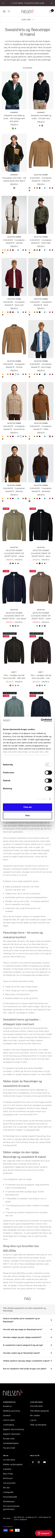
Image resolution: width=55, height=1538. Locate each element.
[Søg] (9, 11)
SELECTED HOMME (41, 175)
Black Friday (8, 1474)
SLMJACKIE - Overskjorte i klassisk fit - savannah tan (14, 427)
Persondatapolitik (10, 1497)
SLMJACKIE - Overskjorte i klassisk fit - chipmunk (41, 179)
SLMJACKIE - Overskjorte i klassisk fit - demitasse (41, 489)
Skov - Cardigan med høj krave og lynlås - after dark (14, 676)
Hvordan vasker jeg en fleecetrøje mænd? (21, 1353)
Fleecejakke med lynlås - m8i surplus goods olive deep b (14, 179)
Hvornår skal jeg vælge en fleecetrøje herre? (22, 1329)
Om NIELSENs (9, 1460)
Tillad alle (27, 807)
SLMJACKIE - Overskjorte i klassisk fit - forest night (41, 241)
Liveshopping (8, 1425)
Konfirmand (7, 1478)
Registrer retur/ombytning (13, 1429)
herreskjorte (8, 1114)
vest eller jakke (20, 1139)
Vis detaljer (42, 799)
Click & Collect (9, 1420)
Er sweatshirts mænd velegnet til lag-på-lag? (23, 1345)
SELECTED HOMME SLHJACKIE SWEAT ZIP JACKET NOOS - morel (41, 616)
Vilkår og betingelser (38, 1425)
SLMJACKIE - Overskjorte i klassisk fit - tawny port (14, 303)
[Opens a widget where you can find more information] (43, 1533)
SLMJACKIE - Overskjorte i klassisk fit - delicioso (14, 489)
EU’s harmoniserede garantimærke (11, 1507)
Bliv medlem (35, 1415)
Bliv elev (6, 1487)
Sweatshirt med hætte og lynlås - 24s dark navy (41, 116)
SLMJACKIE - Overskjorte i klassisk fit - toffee (41, 427)
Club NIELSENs (36, 1406)
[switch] (48, 773)
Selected (14, 547)
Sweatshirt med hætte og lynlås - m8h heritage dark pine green (14, 118)
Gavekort (6, 1415)
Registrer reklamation (11, 1434)
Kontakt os (7, 1406)
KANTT (14, 672)
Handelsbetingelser (11, 1443)
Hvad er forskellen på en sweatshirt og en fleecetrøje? (21, 1320)
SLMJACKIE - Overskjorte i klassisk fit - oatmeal (14, 241)
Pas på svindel (9, 1448)
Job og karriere (9, 1483)
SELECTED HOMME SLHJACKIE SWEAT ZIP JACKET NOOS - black (41, 553)
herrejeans (37, 1105)
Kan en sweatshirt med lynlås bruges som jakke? (24, 1369)
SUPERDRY (14, 112)
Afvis (27, 815)
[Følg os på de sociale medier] (33, 1462)
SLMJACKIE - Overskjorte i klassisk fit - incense (14, 365)
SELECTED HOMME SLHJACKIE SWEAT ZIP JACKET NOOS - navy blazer (14, 616)
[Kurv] (50, 11)
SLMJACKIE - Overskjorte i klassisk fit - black (41, 303)
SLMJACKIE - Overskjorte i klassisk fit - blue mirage (41, 365)
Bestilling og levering (11, 1411)
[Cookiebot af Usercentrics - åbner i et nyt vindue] (41, 720)
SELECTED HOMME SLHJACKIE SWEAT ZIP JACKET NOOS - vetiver (14, 553)
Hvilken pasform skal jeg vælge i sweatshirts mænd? (26, 1361)
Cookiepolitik (8, 1492)
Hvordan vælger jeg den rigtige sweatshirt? (22, 1337)
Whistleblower (9, 1501)
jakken (42, 972)
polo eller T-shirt (26, 1127)
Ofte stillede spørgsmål (39, 1411)
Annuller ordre (9, 1438)
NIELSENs (20, 1273)
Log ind (33, 1420)
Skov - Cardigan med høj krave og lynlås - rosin (41, 676)
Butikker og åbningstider (13, 1464)
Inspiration (7, 1469)
